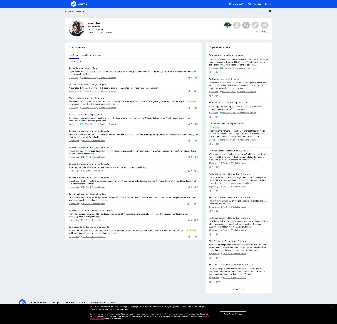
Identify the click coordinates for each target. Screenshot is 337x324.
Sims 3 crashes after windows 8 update (87, 194)
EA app (56, 302)
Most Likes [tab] (86, 55)
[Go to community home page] (79, 4)
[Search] (249, 4)
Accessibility (98, 302)
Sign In (268, 4)
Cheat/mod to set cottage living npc (86, 98)
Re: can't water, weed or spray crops (85, 114)
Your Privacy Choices (233, 314)
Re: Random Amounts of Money (83, 68)
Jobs (113, 302)
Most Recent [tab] (74, 55)
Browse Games (39, 302)
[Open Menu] (270, 11)
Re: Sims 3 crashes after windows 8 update (89, 131)
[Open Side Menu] (67, 4)
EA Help (69, 302)
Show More (240, 289)
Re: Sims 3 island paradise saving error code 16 (91, 210)
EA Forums (69, 11)
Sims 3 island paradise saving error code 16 (89, 227)
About (82, 302)
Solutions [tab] (97, 55)
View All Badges (262, 31)
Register (258, 4)
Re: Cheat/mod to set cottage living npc (88, 84)
